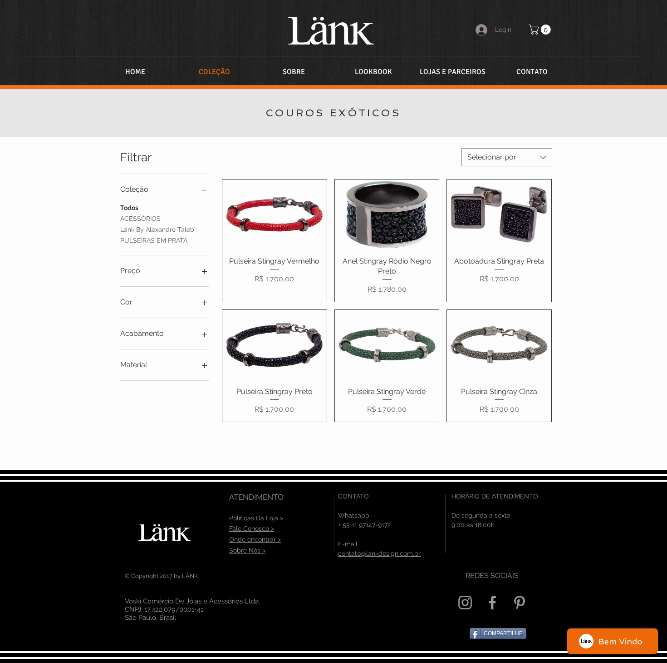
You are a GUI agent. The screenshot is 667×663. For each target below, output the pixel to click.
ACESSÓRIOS (140, 218)
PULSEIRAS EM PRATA (153, 240)
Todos (129, 207)
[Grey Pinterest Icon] (519, 602)
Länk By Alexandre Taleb (157, 229)
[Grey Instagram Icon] (465, 602)
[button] (541, 30)
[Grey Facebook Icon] (492, 602)
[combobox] (506, 157)
